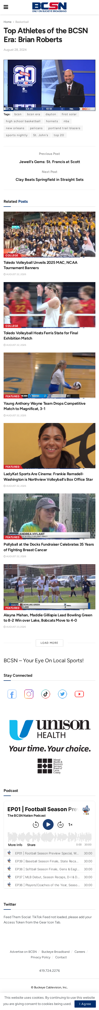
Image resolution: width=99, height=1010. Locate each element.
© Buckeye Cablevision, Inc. (49, 987)
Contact (61, 957)
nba (66, 121)
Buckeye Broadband (56, 951)
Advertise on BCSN (23, 951)
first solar (69, 114)
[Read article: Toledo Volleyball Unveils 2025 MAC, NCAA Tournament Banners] (49, 235)
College (12, 255)
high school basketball (23, 121)
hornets (52, 121)
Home (8, 22)
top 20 (59, 135)
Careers (79, 951)
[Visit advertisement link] (49, 744)
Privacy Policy (40, 957)
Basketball (22, 22)
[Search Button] (93, 7)
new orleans (15, 128)
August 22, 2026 (16, 274)
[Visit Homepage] (49, 7)
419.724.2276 (49, 971)
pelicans (36, 128)
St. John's (40, 135)
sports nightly (17, 135)
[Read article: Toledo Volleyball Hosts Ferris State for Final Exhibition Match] (49, 305)
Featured (12, 396)
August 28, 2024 (15, 49)
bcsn (18, 114)
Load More (49, 642)
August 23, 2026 (16, 626)
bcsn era (33, 114)
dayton (51, 114)
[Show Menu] (6, 7)
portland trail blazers (64, 128)
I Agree (85, 1004)
